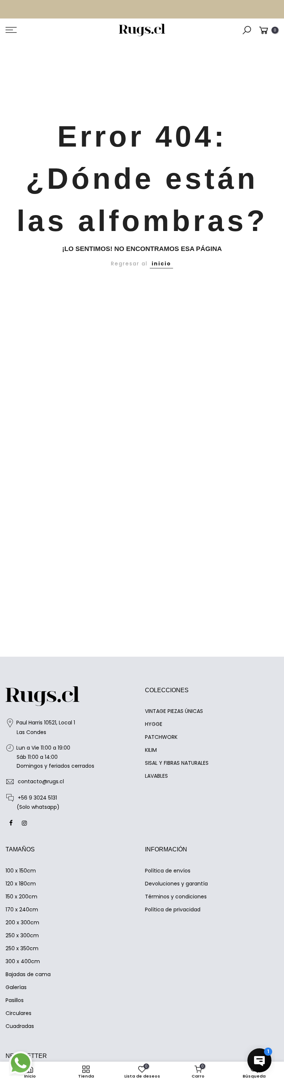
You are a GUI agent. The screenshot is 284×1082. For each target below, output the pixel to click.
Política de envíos (167, 870)
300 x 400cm (23, 961)
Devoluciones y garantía (176, 883)
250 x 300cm (22, 935)
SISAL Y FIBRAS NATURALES (177, 763)
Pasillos (15, 1000)
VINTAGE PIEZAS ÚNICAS (174, 711)
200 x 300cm (22, 922)
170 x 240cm (22, 909)
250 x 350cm (22, 948)
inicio (161, 263)
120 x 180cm (21, 883)
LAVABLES (156, 776)
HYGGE (153, 724)
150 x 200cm (21, 896)
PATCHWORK (161, 737)
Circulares (18, 1013)
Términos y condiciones (176, 896)
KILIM (151, 750)
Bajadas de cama (28, 974)
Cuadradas (20, 1026)
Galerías (16, 987)
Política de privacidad (172, 909)
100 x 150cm (21, 870)
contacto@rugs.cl (41, 781)
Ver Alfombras (181, 10)
